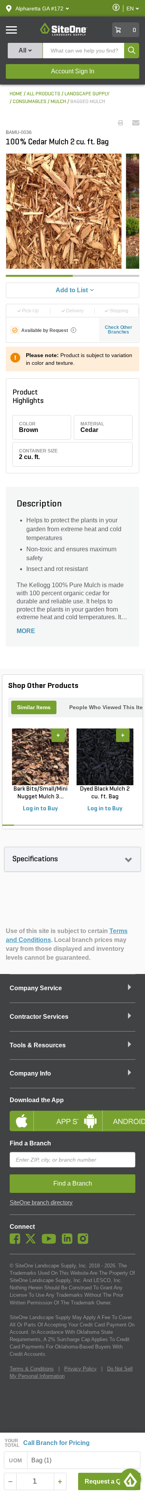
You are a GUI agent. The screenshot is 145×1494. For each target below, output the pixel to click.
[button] (39, 8)
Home (16, 94)
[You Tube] (50, 1242)
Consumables (29, 102)
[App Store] (38, 1114)
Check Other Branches (118, 330)
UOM (15, 1460)
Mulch (58, 102)
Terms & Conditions (32, 1369)
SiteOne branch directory (41, 1202)
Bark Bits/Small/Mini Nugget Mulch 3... (41, 793)
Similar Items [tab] (34, 707)
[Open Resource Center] (130, 1479)
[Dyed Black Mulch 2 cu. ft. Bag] (105, 757)
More (26, 631)
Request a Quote (109, 1481)
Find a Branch (30, 1143)
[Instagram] (85, 1242)
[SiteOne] (63, 34)
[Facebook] (17, 1242)
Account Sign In (72, 71)
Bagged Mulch (87, 102)
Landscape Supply (87, 94)
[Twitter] (33, 1242)
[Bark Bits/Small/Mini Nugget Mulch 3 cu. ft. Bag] (40, 757)
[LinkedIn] (69, 1242)
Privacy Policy (80, 1369)
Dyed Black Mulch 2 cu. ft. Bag (105, 793)
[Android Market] (107, 1114)
